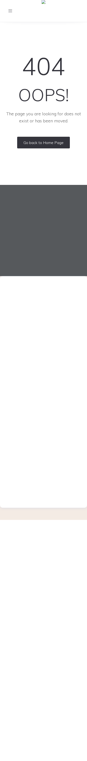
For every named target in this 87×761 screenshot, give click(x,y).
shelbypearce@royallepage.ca (43, 489)
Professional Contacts (43, 662)
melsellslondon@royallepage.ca (43, 308)
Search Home (43, 684)
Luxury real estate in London (43, 654)
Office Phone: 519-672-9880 (44, 552)
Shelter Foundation (43, 636)
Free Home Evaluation (43, 613)
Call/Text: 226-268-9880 (43, 560)
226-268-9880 (50, 302)
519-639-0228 (50, 482)
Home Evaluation (43, 621)
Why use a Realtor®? (44, 628)
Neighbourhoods (43, 677)
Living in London (43, 644)
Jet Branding (70, 755)
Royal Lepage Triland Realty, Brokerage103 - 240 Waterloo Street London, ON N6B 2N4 (43, 580)
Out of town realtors (43, 669)
